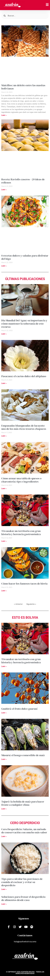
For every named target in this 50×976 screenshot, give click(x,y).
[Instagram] (14, 926)
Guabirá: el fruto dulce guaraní (19, 709)
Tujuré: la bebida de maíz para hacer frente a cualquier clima (22, 803)
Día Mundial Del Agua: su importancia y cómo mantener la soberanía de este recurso (24, 324)
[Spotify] (31, 926)
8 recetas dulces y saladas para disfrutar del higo (24, 257)
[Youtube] (26, 926)
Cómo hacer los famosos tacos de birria (24, 583)
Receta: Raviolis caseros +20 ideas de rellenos (23, 180)
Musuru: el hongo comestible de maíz (23, 755)
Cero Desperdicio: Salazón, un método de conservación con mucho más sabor (24, 830)
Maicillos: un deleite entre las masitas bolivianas (23, 86)
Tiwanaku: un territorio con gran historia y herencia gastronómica (21, 532)
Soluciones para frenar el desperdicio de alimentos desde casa (23, 898)
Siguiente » (31, 604)
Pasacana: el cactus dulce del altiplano (23, 376)
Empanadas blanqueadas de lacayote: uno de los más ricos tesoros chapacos (23, 427)
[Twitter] (20, 926)
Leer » (4, 115)
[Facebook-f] (8, 926)
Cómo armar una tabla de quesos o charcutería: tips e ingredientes (21, 480)
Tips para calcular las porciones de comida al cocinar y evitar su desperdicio (22, 882)
